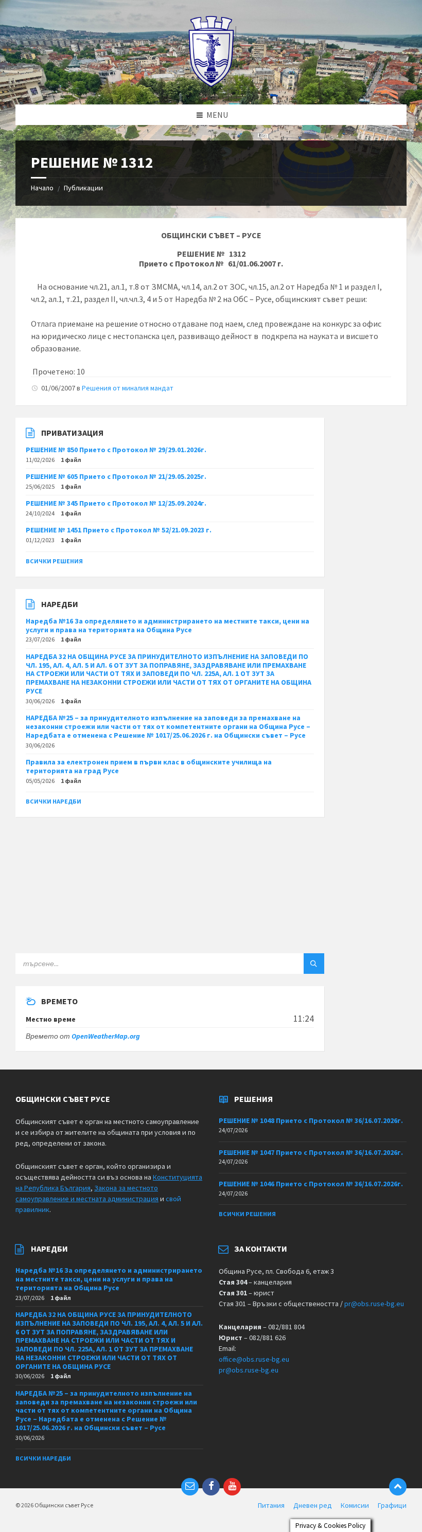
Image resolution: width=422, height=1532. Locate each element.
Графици (392, 1505)
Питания (271, 1505)
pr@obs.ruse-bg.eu (374, 1303)
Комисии (355, 1505)
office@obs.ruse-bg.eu (254, 1359)
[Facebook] (211, 1486)
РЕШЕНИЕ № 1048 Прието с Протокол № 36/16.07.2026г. (311, 1120)
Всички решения (54, 561)
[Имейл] (190, 1486)
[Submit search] (314, 963)
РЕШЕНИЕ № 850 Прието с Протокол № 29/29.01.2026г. (116, 449)
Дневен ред (312, 1505)
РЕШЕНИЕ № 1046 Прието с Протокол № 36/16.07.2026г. (311, 1183)
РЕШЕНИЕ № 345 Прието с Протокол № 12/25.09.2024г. (116, 503)
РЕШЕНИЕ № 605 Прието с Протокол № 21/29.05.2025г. (116, 476)
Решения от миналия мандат (127, 388)
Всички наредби (53, 801)
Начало (42, 187)
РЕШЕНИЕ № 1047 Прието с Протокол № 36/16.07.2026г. (311, 1152)
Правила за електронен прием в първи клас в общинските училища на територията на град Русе (149, 766)
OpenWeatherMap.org (106, 1036)
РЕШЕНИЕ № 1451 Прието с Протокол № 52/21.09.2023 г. (119, 530)
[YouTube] (232, 1486)
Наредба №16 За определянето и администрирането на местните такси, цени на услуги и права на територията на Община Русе (167, 625)
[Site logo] (211, 84)
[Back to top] (398, 1486)
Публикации (83, 187)
